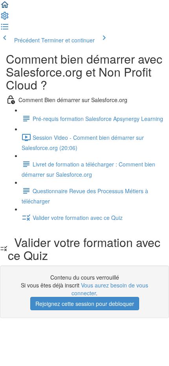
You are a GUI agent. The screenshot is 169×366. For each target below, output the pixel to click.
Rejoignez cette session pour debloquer (84, 303)
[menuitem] (4, 18)
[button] (4, 7)
